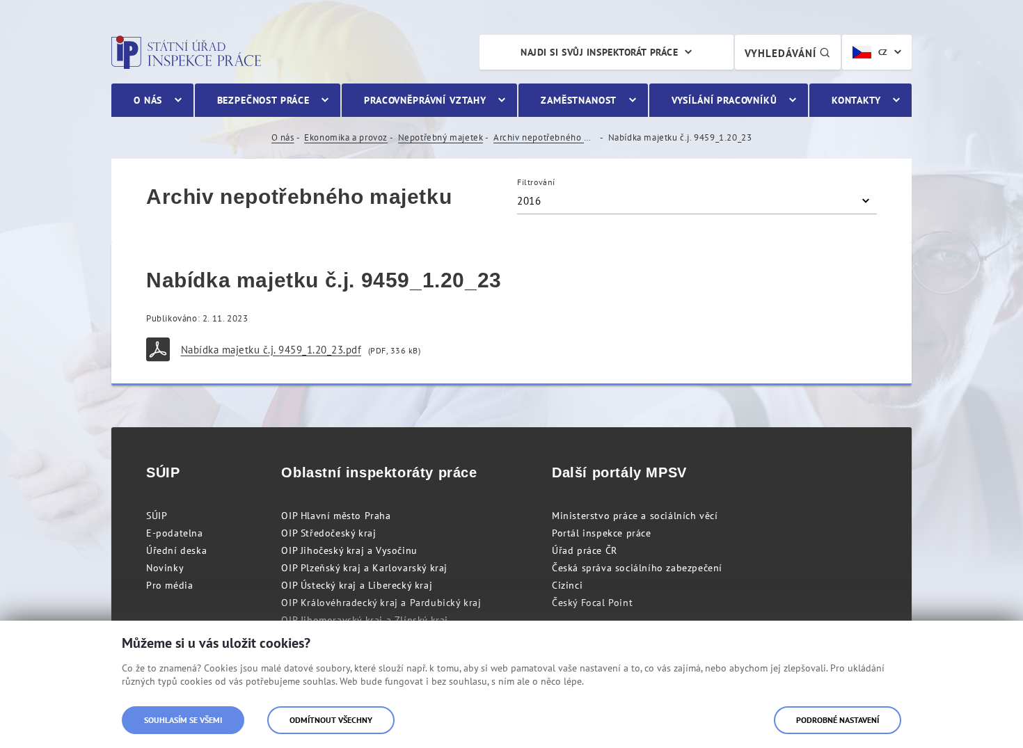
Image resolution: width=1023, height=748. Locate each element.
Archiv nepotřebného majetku (545, 137)
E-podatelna (174, 533)
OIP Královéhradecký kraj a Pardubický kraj (381, 602)
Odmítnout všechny (331, 720)
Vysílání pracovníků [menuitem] (724, 100)
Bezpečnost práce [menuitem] (263, 100)
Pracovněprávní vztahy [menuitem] (425, 100)
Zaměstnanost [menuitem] (579, 100)
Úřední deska (176, 550)
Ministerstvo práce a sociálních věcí (635, 515)
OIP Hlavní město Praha (335, 515)
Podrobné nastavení (837, 720)
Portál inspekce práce (601, 533)
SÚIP (156, 515)
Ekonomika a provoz (346, 137)
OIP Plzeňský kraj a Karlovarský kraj (364, 568)
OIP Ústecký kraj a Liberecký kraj (356, 585)
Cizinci (567, 585)
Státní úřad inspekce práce (186, 52)
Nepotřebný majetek (441, 137)
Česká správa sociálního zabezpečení (637, 568)
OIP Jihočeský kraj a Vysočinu (349, 550)
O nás (282, 137)
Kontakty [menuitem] (856, 100)
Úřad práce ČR (584, 550)
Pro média (169, 585)
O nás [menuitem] (148, 100)
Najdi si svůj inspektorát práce (599, 52)
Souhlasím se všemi (183, 720)
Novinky (165, 568)
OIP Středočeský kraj (328, 533)
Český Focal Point (592, 602)
